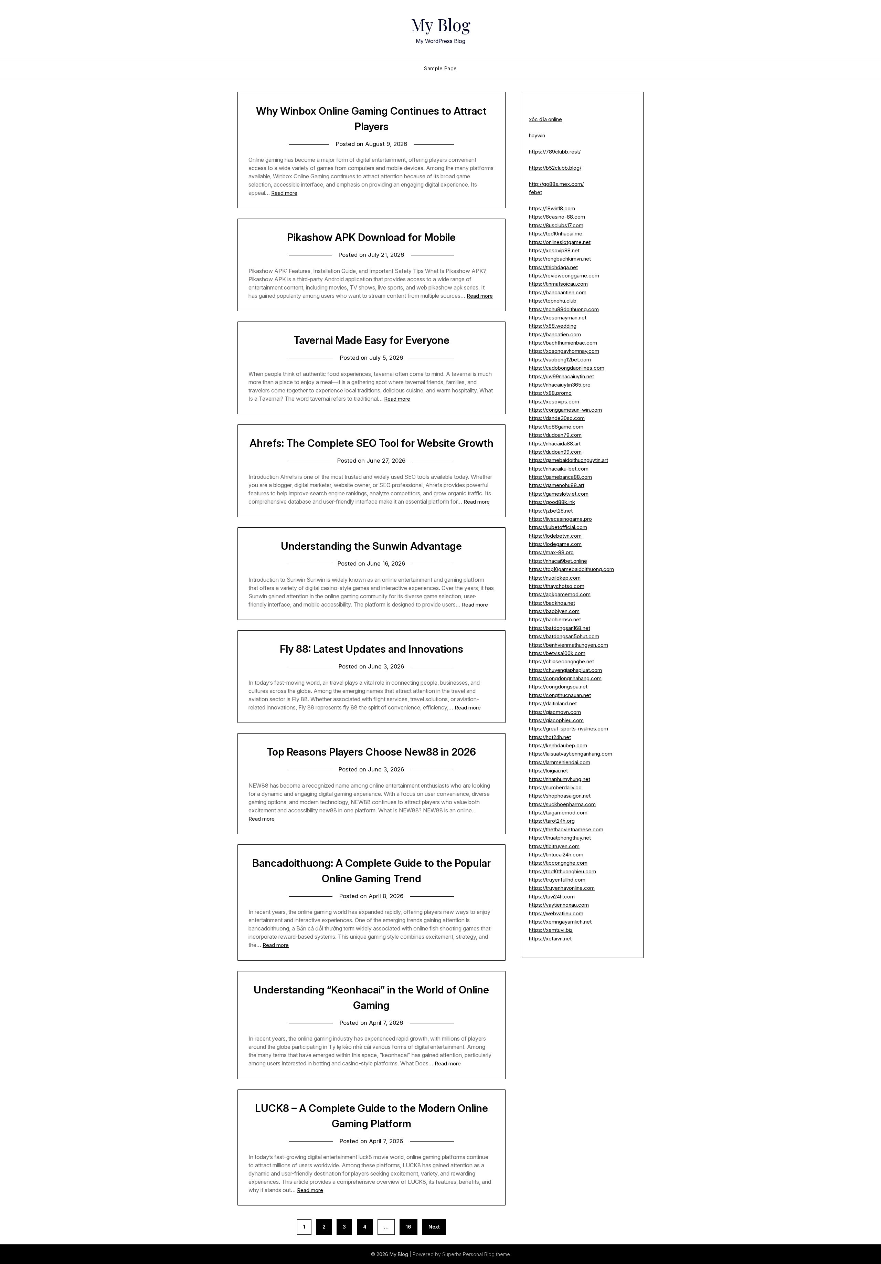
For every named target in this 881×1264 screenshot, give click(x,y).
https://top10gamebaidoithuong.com (571, 569)
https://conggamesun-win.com (565, 410)
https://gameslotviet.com (558, 494)
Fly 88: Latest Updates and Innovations (371, 649)
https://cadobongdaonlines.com (566, 368)
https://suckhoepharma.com (562, 804)
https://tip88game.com (556, 426)
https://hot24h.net (550, 737)
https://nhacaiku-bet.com (558, 468)
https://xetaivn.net (550, 938)
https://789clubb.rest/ (555, 151)
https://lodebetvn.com (555, 536)
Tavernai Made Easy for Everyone (371, 340)
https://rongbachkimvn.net (560, 258)
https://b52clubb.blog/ (555, 168)
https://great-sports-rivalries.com (568, 728)
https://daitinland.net (553, 703)
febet (535, 192)
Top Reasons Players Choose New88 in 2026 (371, 752)
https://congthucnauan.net (560, 695)
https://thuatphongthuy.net (560, 837)
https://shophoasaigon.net (560, 795)
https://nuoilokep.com (555, 578)
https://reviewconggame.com (564, 275)
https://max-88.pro (551, 552)
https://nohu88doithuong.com (564, 309)
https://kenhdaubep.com (558, 745)
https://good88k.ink (552, 502)
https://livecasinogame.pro (560, 519)
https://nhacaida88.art (555, 443)
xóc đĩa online (545, 119)
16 (408, 1227)
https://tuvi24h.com (552, 896)
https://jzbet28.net (551, 510)
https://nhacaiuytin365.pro (560, 384)
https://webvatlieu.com (556, 913)
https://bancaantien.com (557, 292)
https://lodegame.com (555, 544)
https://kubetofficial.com (558, 527)
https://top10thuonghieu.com (562, 871)
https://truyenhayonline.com (562, 888)
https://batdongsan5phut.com (564, 636)
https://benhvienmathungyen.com (568, 645)
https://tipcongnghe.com (558, 863)
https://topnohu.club (552, 300)
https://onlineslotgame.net (560, 242)
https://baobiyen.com (554, 611)
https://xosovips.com (554, 401)
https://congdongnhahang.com (565, 678)
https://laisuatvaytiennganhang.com (570, 753)
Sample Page (440, 68)
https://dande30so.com (557, 418)
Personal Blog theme (486, 1254)
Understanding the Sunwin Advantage (371, 546)
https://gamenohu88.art (556, 485)
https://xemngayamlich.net (560, 921)
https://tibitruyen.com (554, 846)
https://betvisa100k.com (557, 653)
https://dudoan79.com (555, 435)
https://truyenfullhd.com (557, 879)
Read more (284, 193)
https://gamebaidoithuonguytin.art (568, 460)
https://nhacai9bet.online (558, 561)
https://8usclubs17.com (556, 225)
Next (434, 1227)
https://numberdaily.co (555, 787)
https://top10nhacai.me (555, 233)
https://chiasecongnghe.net (561, 661)
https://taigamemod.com (558, 812)
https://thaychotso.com (556, 586)
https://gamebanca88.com (560, 477)
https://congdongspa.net (558, 686)
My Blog (440, 24)
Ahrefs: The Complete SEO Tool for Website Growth (371, 443)
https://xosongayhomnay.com (564, 351)
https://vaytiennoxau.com (559, 905)
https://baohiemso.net (555, 619)
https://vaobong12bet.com (560, 359)
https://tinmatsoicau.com (558, 284)
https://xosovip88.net (554, 250)
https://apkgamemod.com (560, 594)
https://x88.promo (550, 393)
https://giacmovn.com (555, 712)
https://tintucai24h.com (556, 854)
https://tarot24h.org (552, 821)
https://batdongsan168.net (559, 628)
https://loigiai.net (548, 770)
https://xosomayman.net (557, 317)
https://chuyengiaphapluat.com (565, 670)
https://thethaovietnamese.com (566, 829)
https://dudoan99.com (555, 452)
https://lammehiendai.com (559, 762)
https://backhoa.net (552, 603)
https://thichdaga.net (553, 267)
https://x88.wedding (552, 326)
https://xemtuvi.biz (551, 930)
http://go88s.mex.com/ (556, 184)
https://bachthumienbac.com (563, 342)
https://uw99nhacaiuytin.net (561, 376)
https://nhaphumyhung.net (559, 779)
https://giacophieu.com (556, 720)
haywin (537, 135)
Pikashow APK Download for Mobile (371, 237)
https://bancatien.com (555, 334)
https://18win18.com (552, 208)
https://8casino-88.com (557, 216)
